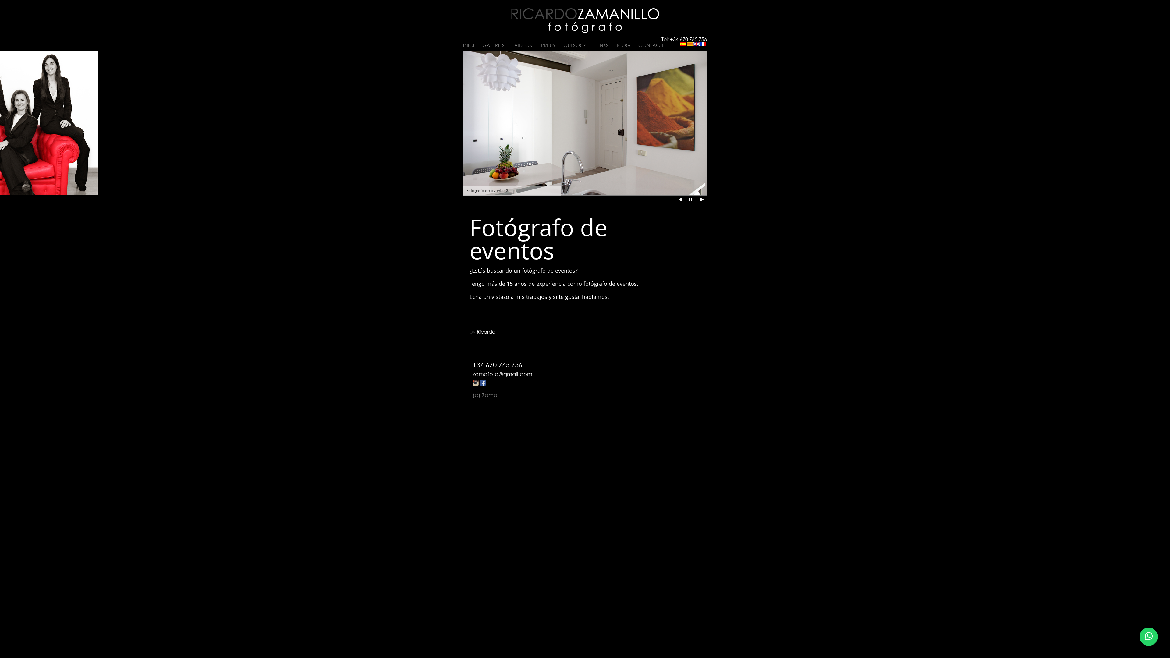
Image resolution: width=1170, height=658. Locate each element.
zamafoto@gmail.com (502, 374)
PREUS (548, 45)
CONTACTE (651, 45)
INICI (468, 45)
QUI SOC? (575, 45)
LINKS (602, 45)
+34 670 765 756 (497, 365)
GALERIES (493, 45)
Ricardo (486, 332)
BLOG (623, 45)
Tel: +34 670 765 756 (684, 39)
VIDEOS (523, 45)
